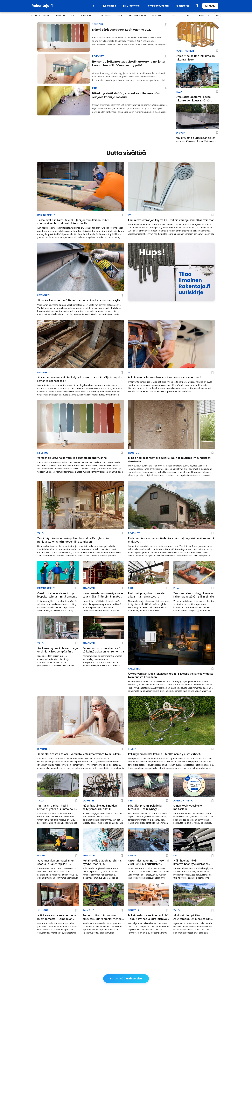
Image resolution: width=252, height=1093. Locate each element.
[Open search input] (93, 6)
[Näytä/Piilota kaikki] (217, 15)
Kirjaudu (210, 5)
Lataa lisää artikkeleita (126, 978)
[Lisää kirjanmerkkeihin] (217, 51)
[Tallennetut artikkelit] (196, 6)
